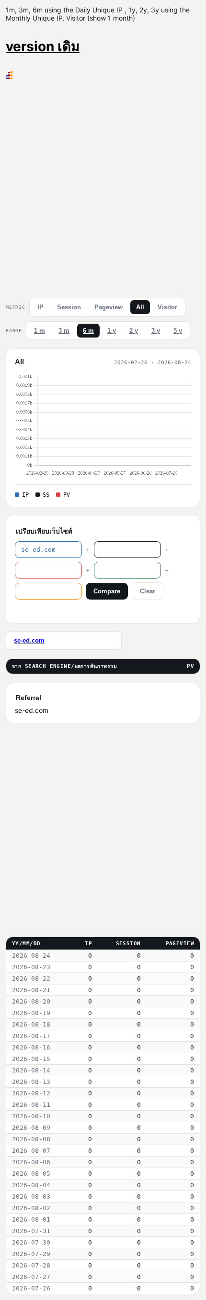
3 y (155, 330)
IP (40, 307)
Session (69, 307)
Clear (147, 591)
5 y (177, 330)
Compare (106, 591)
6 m (88, 330)
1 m (39, 330)
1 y (111, 330)
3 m (63, 330)
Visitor (167, 307)
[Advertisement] (103, 186)
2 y (133, 330)
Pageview (108, 307)
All (140, 307)
